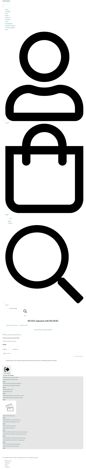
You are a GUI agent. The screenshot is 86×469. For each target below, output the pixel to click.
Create (36, 457)
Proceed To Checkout (47, 329)
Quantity (5, 349)
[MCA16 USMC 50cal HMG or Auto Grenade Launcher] (15, 432)
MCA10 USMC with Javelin (9, 427)
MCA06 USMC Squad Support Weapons (11, 385)
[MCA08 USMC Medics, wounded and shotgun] (13, 395)
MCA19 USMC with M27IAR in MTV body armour (14, 440)
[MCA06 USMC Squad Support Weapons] (12, 383)
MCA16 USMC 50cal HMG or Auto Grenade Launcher (14, 434)
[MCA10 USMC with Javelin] (9, 425)
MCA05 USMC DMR (7, 391)
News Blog (7, 11)
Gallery (7, 15)
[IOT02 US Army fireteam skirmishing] (11, 444)
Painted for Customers (10, 25)
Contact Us (7, 17)
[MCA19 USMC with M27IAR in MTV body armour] (14, 438)
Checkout (10, 223)
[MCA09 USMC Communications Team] (11, 419)
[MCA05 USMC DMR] (8, 389)
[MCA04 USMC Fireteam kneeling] (10, 377)
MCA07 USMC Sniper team (9, 415)
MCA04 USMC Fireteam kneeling (10, 379)
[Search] (25, 311)
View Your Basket (38, 329)
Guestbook (7, 19)
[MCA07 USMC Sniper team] (9, 413)
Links (6, 21)
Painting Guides (8, 23)
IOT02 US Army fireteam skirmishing (11, 446)
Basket (9, 221)
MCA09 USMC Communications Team (11, 421)
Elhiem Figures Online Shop (12, 325)
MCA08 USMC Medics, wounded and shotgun (13, 397)
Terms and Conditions (10, 27)
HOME (6, 9)
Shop (6, 13)
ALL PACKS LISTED (23, 325)
